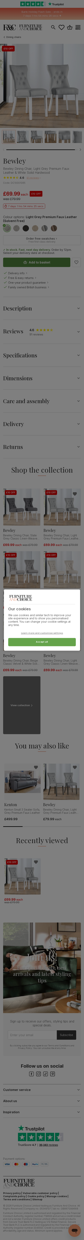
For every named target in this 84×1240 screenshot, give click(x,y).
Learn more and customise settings (42, 633)
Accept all (42, 641)
